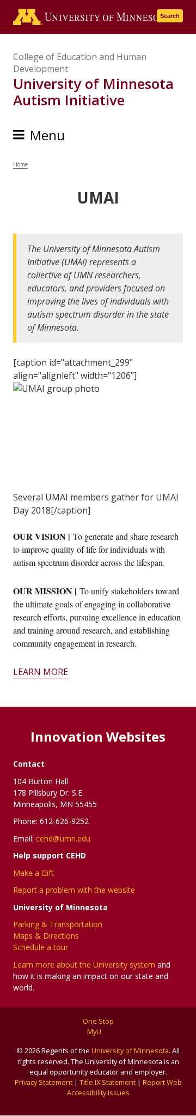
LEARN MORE (40, 672)
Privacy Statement (43, 1082)
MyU (95, 1031)
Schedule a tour (40, 947)
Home (20, 164)
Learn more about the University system (84, 964)
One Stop (98, 1021)
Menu (47, 135)
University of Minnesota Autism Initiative (93, 92)
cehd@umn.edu (63, 838)
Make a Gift (33, 873)
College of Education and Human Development (79, 63)
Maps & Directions (46, 935)
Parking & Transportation (57, 924)
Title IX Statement (107, 1082)
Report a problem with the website (74, 890)
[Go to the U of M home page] (91, 17)
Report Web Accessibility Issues (124, 1087)
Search (170, 16)
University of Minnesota (130, 1050)
